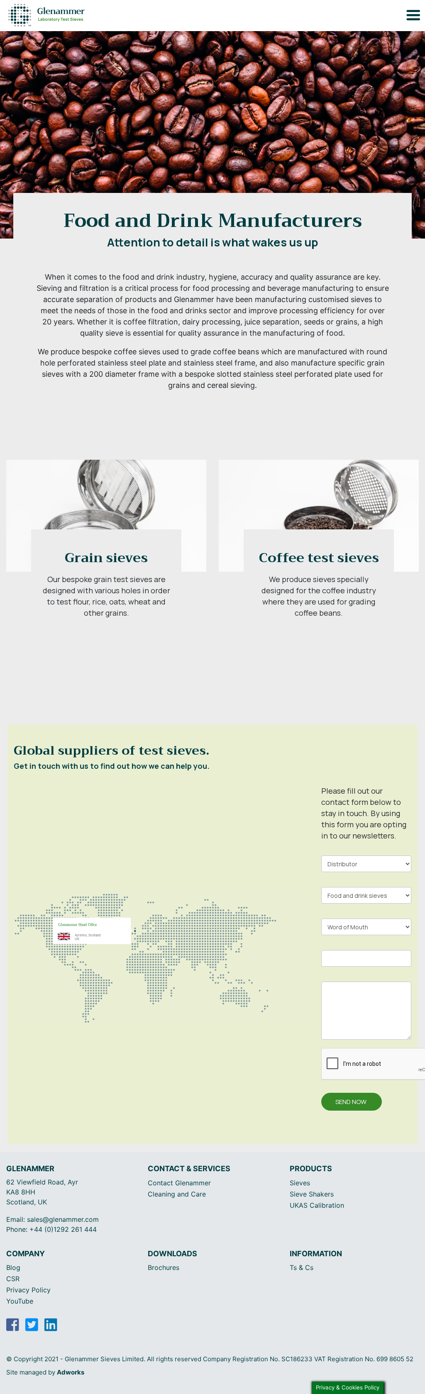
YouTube (19, 1301)
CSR (13, 1279)
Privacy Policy (28, 1290)
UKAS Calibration (317, 1205)
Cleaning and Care (177, 1194)
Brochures (163, 1267)
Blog (13, 1267)
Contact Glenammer (179, 1183)
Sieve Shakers (312, 1194)
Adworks (70, 1372)
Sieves (300, 1183)
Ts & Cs (301, 1267)
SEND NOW (350, 1101)
